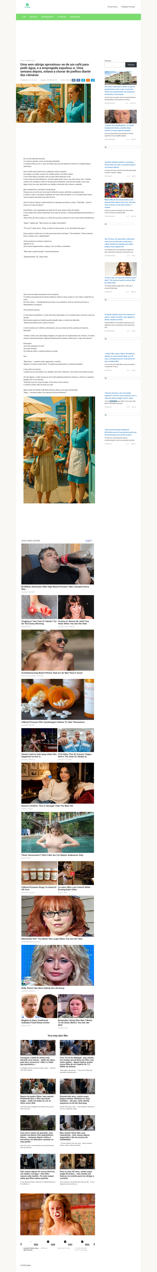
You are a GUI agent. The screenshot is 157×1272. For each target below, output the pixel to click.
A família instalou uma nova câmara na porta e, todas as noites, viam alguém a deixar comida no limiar (120, 317)
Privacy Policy (112, 7)
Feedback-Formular (128, 7)
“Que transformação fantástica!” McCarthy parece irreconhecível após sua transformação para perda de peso (120, 432)
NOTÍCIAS (33, 17)
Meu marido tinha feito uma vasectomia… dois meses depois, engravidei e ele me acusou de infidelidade (75, 1136)
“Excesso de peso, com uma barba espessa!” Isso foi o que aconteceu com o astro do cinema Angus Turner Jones (121, 395)
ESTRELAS (62, 17)
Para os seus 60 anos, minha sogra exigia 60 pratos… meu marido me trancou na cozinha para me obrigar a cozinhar (77, 1174)
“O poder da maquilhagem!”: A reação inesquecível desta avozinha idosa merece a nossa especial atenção (119, 127)
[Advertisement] (78, 38)
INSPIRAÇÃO (75, 17)
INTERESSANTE (48, 17)
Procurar (108, 61)
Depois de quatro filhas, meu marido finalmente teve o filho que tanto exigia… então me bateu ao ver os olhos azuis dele (37, 1099)
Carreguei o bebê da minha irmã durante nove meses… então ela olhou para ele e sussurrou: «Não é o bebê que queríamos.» (37, 1061)
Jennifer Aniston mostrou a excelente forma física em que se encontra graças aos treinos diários (120, 164)
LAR (24, 17)
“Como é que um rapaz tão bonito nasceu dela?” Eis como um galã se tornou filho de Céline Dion (120, 280)
